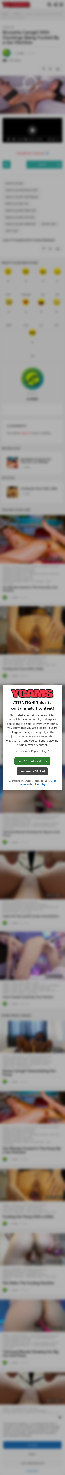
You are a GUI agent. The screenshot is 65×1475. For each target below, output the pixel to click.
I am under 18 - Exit (32, 771)
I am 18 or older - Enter (33, 761)
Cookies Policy (38, 784)
